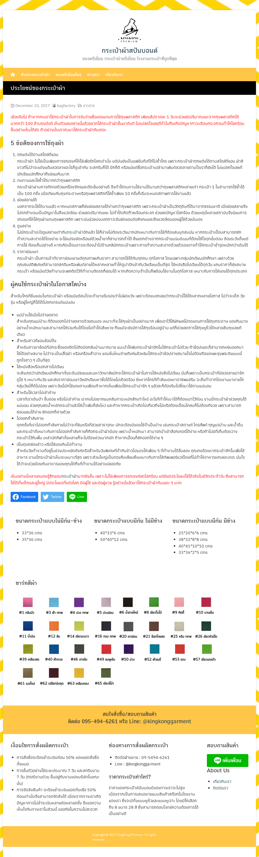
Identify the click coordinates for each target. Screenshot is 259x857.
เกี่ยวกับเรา (114, 75)
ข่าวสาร (93, 75)
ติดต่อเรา (220, 788)
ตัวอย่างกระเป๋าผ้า (35, 75)
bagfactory (66, 105)
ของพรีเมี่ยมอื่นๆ (68, 75)
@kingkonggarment (167, 721)
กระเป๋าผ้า (75, 232)
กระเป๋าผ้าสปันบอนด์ (130, 50)
